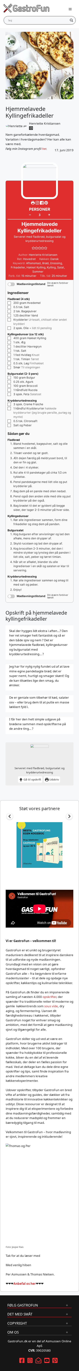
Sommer (37, 271)
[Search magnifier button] (71, 20)
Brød (45, 263)
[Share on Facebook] (42, 202)
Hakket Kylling (35, 267)
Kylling (51, 267)
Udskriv (54, 779)
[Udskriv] (33, 202)
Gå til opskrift (32, 779)
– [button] (30, 214)
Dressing (56, 263)
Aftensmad (33, 263)
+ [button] (49, 214)
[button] (46, 202)
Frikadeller (18, 267)
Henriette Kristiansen (44, 123)
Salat (60, 267)
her (44, 149)
